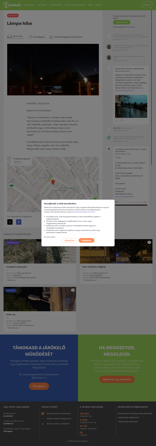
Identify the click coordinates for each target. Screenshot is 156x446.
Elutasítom (69, 240)
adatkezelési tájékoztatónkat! (84, 212)
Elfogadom (86, 240)
